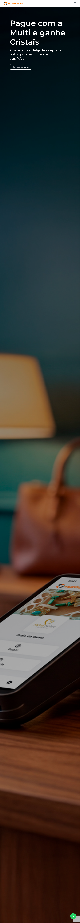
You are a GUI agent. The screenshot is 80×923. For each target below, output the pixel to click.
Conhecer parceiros (21, 67)
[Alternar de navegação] (74, 3)
